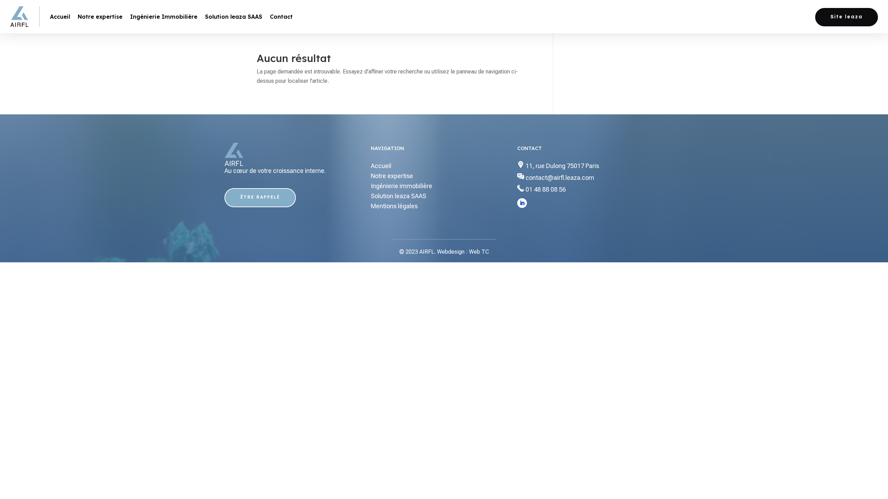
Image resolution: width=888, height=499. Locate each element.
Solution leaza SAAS (233, 16)
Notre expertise (100, 16)
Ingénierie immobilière (401, 186)
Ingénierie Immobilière (163, 16)
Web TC (479, 251)
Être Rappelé (260, 197)
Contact (281, 16)
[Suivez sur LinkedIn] (522, 203)
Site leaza (846, 17)
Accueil (60, 16)
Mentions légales (394, 206)
